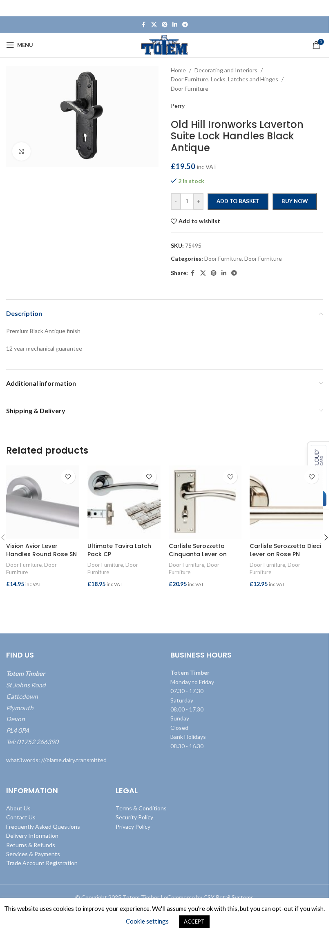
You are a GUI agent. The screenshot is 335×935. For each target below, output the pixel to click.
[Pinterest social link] (164, 24)
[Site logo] (164, 44)
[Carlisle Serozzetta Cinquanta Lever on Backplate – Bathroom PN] (205, 502)
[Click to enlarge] (21, 151)
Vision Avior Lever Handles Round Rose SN (41, 550)
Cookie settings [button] (147, 921)
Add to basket (238, 201)
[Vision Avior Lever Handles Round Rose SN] (42, 502)
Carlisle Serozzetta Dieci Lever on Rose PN (285, 550)
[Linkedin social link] (175, 24)
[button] (42, 600)
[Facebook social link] (144, 24)
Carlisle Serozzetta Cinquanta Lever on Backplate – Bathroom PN (203, 558)
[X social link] (154, 24)
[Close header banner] (318, 8)
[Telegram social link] (185, 24)
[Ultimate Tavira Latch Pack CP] (124, 502)
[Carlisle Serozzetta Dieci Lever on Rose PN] (286, 502)
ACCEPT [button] (194, 921)
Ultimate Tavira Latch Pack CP (119, 550)
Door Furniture (24, 564)
